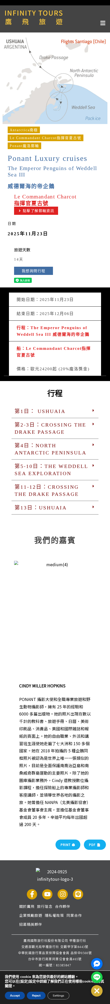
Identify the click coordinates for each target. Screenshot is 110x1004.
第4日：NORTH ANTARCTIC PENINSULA (50, 449)
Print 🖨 (68, 844)
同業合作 (74, 915)
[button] (55, 22)
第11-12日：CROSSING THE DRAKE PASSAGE (47, 490)
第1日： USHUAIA (40, 411)
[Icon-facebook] (32, 894)
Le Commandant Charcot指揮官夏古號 (45, 138)
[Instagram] (63, 894)
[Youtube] (47, 894)
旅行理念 (44, 906)
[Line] (78, 894)
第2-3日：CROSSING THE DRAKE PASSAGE (50, 428)
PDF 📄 (95, 844)
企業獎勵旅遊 (30, 915)
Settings (58, 996)
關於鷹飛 (27, 906)
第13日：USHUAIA (41, 507)
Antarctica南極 (24, 130)
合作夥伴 (62, 906)
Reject (36, 996)
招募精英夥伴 (30, 924)
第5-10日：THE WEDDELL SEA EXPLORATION (51, 470)
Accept (15, 996)
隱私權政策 (54, 915)
